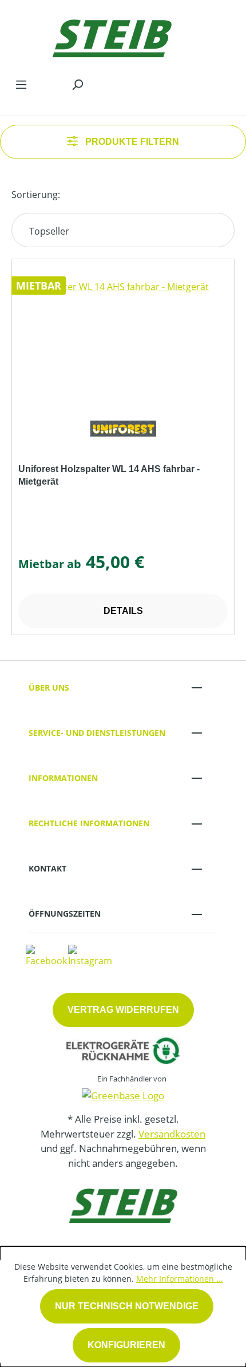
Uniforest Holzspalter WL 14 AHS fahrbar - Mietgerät (109, 475)
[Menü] (21, 84)
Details (123, 611)
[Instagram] (90, 955)
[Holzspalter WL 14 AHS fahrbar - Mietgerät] (123, 337)
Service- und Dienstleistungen (97, 732)
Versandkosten (171, 1133)
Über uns (49, 687)
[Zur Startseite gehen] (111, 36)
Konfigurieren (126, 1345)
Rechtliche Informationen (89, 823)
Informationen (63, 777)
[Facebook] (46, 955)
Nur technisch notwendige (127, 1306)
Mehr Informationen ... (179, 1278)
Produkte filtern (131, 141)
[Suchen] (77, 84)
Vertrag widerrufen (123, 1010)
